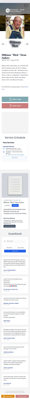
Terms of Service (19, 392)
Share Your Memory (9, 226)
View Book (7, 205)
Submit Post (15, 251)
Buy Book (15, 205)
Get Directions (15, 157)
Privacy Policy (11, 392)
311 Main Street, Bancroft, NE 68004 (15, 154)
